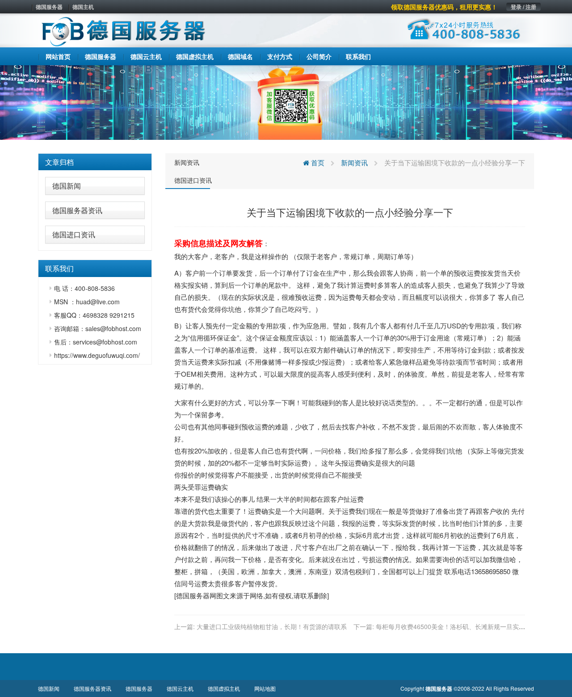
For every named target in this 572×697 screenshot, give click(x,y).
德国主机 (83, 7)
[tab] (94, 162)
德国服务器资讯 (77, 210)
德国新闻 (66, 186)
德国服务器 (49, 7)
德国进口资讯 (73, 234)
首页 (316, 162)
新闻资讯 (186, 162)
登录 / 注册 (523, 7)
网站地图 (265, 688)
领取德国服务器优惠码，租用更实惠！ (444, 6)
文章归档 (59, 162)
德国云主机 (180, 688)
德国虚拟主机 (224, 688)
